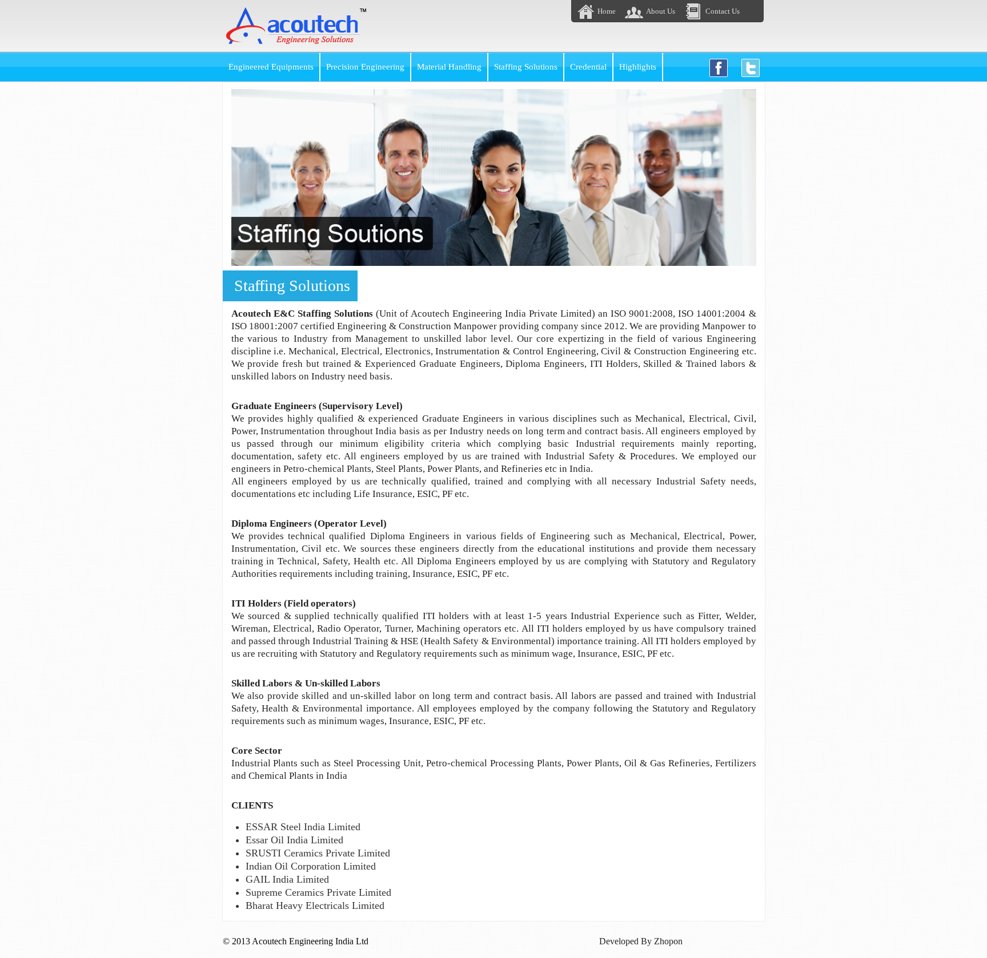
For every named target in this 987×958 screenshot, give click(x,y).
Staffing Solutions (525, 66)
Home (606, 11)
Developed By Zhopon (641, 941)
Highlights (637, 66)
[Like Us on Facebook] (719, 68)
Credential (588, 66)
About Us (660, 11)
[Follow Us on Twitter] (751, 68)
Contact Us (722, 11)
